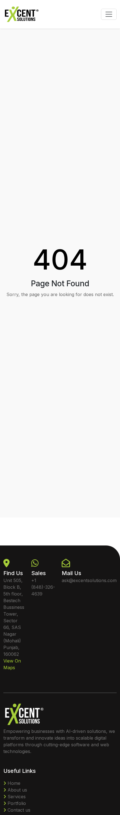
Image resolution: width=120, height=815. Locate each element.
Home (13, 783)
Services (16, 796)
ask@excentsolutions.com (89, 580)
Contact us (18, 810)
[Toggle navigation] (109, 14)
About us (16, 790)
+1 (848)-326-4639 (43, 587)
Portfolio (16, 803)
